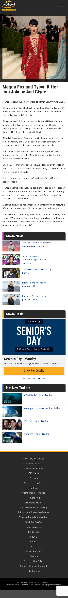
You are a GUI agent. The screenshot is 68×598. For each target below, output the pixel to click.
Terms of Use (55, 584)
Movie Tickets (33, 463)
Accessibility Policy (34, 561)
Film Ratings (34, 570)
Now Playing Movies (33, 458)
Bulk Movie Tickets (34, 502)
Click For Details (34, 370)
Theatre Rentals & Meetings (34, 517)
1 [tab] (24, 378)
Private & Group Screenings (33, 507)
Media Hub (33, 531)
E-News (34, 478)
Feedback (34, 488)
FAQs (34, 546)
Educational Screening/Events (33, 512)
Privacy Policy (13, 584)
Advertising (34, 497)
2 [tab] (29, 378)
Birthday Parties (33, 522)
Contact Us (34, 541)
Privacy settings (41, 584)
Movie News (15, 236)
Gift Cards (33, 473)
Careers (34, 556)
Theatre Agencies (33, 526)
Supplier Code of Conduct (33, 566)
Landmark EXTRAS (33, 468)
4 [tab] (39, 378)
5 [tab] (44, 378)
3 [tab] (34, 378)
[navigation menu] (62, 6)
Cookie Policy (27, 584)
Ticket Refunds (34, 551)
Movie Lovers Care (33, 483)
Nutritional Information (34, 492)
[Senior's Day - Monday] (34, 337)
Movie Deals (15, 314)
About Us (34, 536)
